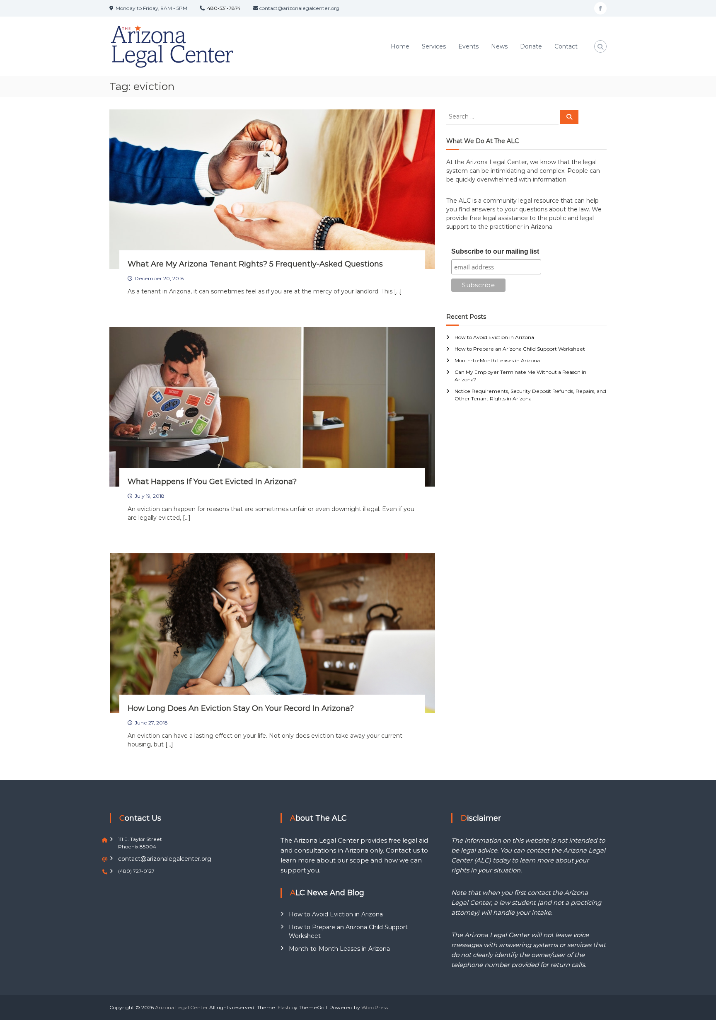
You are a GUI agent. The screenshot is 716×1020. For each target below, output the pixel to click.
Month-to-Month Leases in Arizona (497, 360)
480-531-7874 (224, 8)
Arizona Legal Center (181, 1007)
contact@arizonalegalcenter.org (164, 859)
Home (400, 46)
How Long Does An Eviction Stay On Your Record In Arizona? (241, 708)
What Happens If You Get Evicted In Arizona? (212, 481)
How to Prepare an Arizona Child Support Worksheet (520, 349)
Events (468, 46)
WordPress (374, 1007)
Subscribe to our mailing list (495, 251)
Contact (566, 46)
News (499, 46)
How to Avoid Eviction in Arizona (494, 337)
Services (434, 46)
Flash (284, 1007)
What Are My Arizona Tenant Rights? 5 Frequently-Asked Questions (255, 264)
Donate (531, 46)
